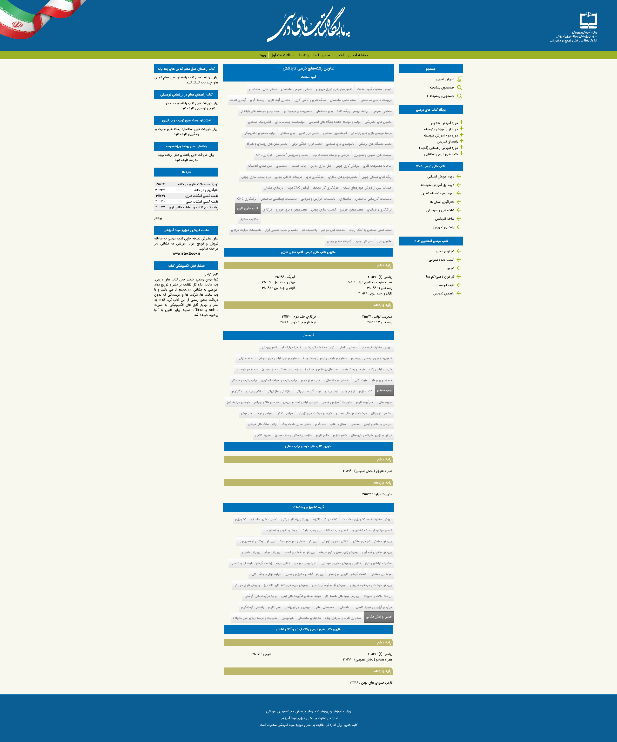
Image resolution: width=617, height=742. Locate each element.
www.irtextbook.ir (186, 253)
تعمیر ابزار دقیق (309, 133)
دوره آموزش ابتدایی (444, 123)
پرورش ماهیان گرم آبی (377, 552)
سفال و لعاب (338, 424)
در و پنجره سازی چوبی (256, 176)
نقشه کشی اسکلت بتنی (202, 201)
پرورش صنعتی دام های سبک (297, 541)
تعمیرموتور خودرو (351, 209)
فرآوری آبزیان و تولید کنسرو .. (372, 607)
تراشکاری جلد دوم (303, 322)
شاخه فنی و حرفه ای (440, 210)
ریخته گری (257, 99)
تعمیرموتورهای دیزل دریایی (334, 89)
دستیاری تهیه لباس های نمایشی (278, 358)
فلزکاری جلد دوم (381, 293)
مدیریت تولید (383, 316)
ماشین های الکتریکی (378, 121)
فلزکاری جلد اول (284, 288)
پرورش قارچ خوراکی (247, 585)
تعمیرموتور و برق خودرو (291, 209)
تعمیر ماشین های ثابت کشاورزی (256, 519)
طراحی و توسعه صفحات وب (330, 154)
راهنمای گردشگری (252, 607)
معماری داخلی (347, 347)
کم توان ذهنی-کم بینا (440, 276)
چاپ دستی (384, 390)
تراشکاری (345, 198)
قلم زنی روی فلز (382, 380)
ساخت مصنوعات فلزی (377, 165)
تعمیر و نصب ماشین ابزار (281, 229)
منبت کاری (361, 380)
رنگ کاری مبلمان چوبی (377, 176)
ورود (262, 55)
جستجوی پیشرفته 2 (440, 96)
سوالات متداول (282, 55)
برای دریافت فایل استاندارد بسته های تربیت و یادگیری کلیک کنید (186, 131)
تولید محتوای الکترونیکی (259, 133)
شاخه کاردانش (444, 218)
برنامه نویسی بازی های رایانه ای (371, 133)
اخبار (339, 55)
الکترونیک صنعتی (259, 121)
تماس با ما (322, 55)
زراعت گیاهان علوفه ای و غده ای (251, 563)
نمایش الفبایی (445, 79)
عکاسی (355, 424)
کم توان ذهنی (445, 251)
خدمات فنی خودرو (333, 229)
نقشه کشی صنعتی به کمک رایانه (370, 229)
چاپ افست (299, 165)
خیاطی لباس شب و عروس (300, 402)
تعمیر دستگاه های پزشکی (375, 143)
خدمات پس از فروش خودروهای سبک (367, 187)
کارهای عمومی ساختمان (296, 89)
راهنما (303, 55)
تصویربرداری (269, 347)
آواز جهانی (348, 391)
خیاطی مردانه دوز (238, 402)
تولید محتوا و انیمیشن (319, 347)
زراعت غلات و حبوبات (377, 596)
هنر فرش (246, 413)
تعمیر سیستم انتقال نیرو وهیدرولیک (325, 530)
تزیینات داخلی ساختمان (376, 99)
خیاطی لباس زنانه (380, 369)
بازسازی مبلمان (273, 187)
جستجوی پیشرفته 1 (441, 87)
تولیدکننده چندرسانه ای (290, 121)
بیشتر (158, 218)
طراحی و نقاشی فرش (378, 424)
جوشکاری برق (315, 176)
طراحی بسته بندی (353, 369)
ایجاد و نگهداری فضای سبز (280, 530)
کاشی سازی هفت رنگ (296, 424)
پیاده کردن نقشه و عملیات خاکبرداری (193, 207)
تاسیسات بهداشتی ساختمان (279, 198)
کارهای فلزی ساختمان (263, 89)
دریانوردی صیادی (305, 563)
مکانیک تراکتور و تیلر (378, 563)
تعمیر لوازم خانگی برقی (307, 143)
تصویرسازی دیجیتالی (298, 111)
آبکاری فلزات (238, 99)
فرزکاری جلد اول (284, 282)
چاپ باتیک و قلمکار (244, 380)
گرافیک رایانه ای (291, 347)
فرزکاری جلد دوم (305, 316)
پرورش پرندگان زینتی (295, 519)
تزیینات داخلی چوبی (288, 176)
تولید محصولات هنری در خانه (198, 184)
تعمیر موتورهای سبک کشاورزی (372, 530)
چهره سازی (384, 402)
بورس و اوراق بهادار (297, 607)
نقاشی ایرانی (254, 391)
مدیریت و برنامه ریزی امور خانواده (255, 617)
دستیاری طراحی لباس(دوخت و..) (325, 358)
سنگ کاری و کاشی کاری (310, 99)
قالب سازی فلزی (247, 208)
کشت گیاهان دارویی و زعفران (347, 574)
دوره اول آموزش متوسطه (441, 129)
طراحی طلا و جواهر (266, 402)
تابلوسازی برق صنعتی (340, 143)
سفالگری (320, 424)
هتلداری (343, 607)
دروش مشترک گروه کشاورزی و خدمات (367, 519)
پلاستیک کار (309, 229)
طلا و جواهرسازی (247, 369)
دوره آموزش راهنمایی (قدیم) (438, 147)
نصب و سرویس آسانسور (292, 154)
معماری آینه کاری (279, 99)
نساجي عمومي (382, 111)
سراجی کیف (264, 413)
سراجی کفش (285, 413)
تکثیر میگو (283, 563)
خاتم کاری (322, 435)
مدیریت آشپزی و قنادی (337, 402)
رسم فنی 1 (385, 288)
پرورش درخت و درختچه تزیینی (371, 585)
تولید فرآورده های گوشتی (260, 596)
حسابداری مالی (324, 607)
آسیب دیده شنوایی (441, 259)
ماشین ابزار (384, 241)
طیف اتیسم (446, 285)
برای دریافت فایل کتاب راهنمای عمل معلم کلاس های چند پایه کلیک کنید (186, 80)
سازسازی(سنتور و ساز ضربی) (293, 435)
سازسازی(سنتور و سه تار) (321, 369)
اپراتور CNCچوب (298, 187)
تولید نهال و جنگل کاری (265, 574)
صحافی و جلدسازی (336, 380)
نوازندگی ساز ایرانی (279, 391)
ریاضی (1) (385, 276)
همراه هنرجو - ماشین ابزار (375, 282)
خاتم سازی (340, 435)
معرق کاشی (263, 435)
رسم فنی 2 (385, 322)
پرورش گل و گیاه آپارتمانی (329, 585)
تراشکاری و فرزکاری (379, 209)
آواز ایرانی (331, 391)
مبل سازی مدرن (320, 165)
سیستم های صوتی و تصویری (373, 154)
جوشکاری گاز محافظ (326, 187)
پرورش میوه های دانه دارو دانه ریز (286, 585)
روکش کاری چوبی (347, 165)
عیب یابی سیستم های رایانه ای (260, 111)
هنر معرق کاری (310, 380)
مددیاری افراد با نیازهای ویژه (343, 617)
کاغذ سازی (366, 391)
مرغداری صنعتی (381, 574)
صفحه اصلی (358, 55)
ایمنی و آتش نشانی (378, 616)
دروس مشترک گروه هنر (377, 347)
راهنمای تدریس (447, 141)
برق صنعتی (287, 133)
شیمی (267, 654)
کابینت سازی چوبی (323, 209)
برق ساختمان (324, 111)
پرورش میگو (272, 552)
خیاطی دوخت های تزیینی (315, 413)
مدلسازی (282, 165)
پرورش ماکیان (251, 552)
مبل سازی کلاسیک (260, 165)
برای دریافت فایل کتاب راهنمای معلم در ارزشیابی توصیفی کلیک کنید (192, 106)
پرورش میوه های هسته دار (342, 596)
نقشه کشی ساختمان (343, 99)
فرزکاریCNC (264, 154)
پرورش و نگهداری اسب (299, 552)
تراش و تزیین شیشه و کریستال (371, 435)
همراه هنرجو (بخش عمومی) (373, 471)
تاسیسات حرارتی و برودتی (318, 198)
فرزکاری (267, 209)
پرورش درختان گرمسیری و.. (256, 541)
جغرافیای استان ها (442, 201)
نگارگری (237, 391)
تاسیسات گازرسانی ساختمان (373, 198)
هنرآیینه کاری (364, 402)
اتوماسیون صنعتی (335, 133)
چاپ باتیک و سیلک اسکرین (279, 380)
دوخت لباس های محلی (351, 413)
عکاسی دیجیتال (381, 413)
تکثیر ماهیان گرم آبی (334, 541)
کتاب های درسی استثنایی (441, 154)
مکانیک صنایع (249, 219)
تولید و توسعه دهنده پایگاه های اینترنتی (335, 121)
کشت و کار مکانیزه (325, 519)
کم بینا (450, 268)
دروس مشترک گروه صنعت (374, 89)
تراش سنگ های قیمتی (262, 424)
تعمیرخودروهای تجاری (342, 176)
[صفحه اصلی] (573, 25)
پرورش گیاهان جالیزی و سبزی (304, 574)
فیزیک (291, 276)
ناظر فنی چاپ (364, 241)
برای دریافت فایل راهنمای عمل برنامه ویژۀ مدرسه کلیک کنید (186, 157)
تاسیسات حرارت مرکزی (246, 229)
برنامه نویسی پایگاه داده (352, 111)
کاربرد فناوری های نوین (376, 682)
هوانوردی (288, 617)
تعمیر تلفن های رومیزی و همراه (267, 143)
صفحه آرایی (245, 358)
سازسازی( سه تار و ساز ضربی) (281, 369)
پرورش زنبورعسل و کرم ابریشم (338, 552)
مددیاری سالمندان (309, 617)
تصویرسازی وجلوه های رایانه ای (371, 358)
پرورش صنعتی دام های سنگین (372, 541)
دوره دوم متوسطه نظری (438, 193)
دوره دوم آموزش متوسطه (440, 135)
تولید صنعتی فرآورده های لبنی (301, 596)
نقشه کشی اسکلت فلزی (201, 195)
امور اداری (274, 607)
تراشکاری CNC (246, 198)
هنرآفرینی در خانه (206, 190)
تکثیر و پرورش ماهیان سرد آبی (341, 563)
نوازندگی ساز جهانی (308, 391)
